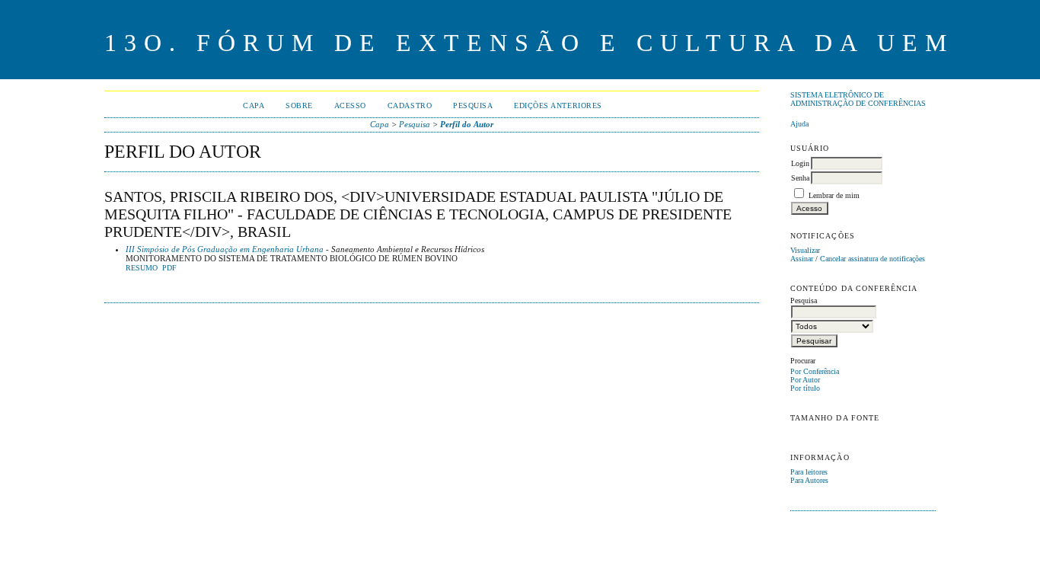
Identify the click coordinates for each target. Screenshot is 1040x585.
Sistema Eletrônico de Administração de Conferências (858, 99)
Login (800, 163)
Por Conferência (814, 371)
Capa (253, 105)
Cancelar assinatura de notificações (872, 258)
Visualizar (805, 250)
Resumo (142, 268)
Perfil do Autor (466, 124)
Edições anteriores (557, 105)
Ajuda (799, 124)
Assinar (801, 258)
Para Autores (809, 480)
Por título (805, 388)
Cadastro (410, 105)
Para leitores (809, 472)
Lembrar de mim (834, 195)
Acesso (350, 105)
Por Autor (805, 380)
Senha (800, 178)
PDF (169, 268)
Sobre (299, 105)
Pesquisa (473, 105)
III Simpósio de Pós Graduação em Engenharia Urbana (225, 249)
